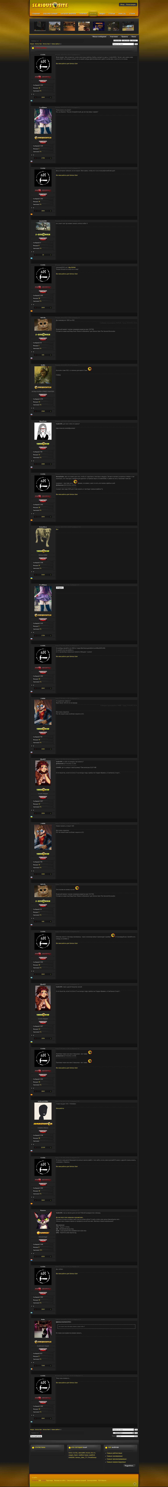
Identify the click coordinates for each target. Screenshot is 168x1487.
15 (78, 823)
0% (40, 91)
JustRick (81, 1455)
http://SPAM (71, 267)
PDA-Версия (102, 1480)
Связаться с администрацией (76, 1480)
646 (43, 355)
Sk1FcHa (43, 317)
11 (78, 584)
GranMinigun (43, 107)
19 (78, 1048)
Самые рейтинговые (114, 1453)
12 (78, 645)
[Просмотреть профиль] (32, 94)
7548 (43, 1365)
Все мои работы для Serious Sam (67, 63)
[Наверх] (134, 1484)
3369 (43, 464)
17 (78, 931)
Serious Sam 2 (46, 43)
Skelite (43, 1319)
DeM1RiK (72, 1457)
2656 (43, 813)
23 (78, 1266)
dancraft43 (82, 1453)
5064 (43, 575)
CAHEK (43, 698)
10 (80, 527)
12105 (43, 1147)
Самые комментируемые (116, 1462)
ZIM (40, 1480)
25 (82, 1375)
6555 (43, 1256)
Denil (70, 1453)
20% (41, 1250)
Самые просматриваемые (117, 1459)
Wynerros (43, 1210)
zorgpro (71, 1455)
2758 (43, 158)
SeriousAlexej (43, 527)
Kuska (86, 1455)
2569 (43, 411)
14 (78, 759)
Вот (57, 529)
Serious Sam (38, 43)
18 (78, 984)
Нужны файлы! (56, 43)
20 (78, 1101)
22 (78, 1210)
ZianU (76, 1455)
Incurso (88, 1453)
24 (80, 1319)
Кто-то (93, 1453)
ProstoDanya (92, 1457)
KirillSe (43, 365)
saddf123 (92, 1455)
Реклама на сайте (60, 1480)
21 (78, 1157)
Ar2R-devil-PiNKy (43, 1101)
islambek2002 (43, 221)
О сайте (34, 1477)
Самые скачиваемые (115, 1456)
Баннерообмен (92, 1480)
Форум (32, 43)
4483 (43, 749)
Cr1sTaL (43, 54)
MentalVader (43, 421)
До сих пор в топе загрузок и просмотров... (70, 1217)
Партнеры (49, 1480)
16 (43, 255)
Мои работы (60, 1108)
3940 (43, 97)
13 (78, 698)
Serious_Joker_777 (81, 1457)
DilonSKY (43, 759)
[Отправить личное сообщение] (34, 94)
